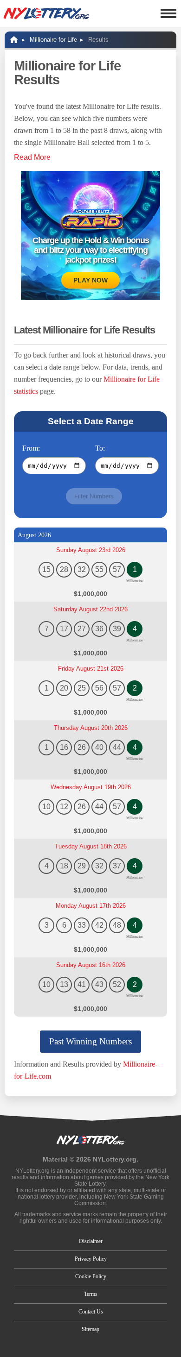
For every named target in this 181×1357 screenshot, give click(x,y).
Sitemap (90, 1329)
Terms (90, 1294)
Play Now (90, 280)
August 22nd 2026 (90, 609)
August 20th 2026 (91, 727)
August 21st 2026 (90, 668)
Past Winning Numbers (90, 1041)
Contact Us (90, 1311)
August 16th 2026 (90, 964)
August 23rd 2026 (90, 550)
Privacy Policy (91, 1259)
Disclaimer (91, 1241)
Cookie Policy (90, 1276)
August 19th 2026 (91, 787)
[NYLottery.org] (46, 13)
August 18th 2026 (91, 846)
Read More (32, 157)
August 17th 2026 (91, 905)
